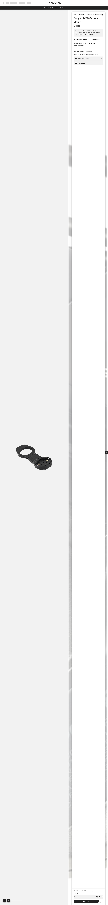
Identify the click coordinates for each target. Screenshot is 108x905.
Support (29, 3)
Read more (95, 54)
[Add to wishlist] (101, 901)
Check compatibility (79, 45)
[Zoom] (34, 458)
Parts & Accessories (79, 14)
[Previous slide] (4, 900)
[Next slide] (8, 900)
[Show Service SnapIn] (106, 452)
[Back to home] (54, 3)
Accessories (89, 14)
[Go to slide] (28, 900)
